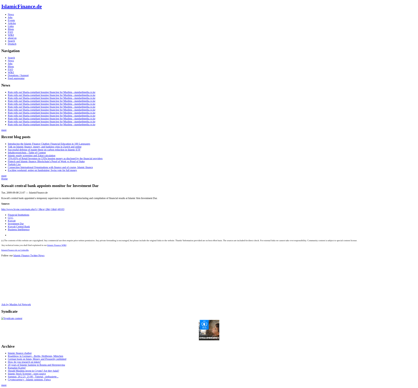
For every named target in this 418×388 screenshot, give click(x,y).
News (11, 14)
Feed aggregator (16, 78)
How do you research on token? (24, 362)
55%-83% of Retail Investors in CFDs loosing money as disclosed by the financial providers (55, 158)
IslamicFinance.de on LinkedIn (15, 250)
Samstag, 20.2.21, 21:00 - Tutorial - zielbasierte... (33, 376)
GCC (10, 217)
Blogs (11, 29)
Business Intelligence (19, 229)
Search (11, 41)
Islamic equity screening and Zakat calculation (31, 155)
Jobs (10, 17)
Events (11, 20)
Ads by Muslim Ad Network (16, 304)
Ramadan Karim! (17, 367)
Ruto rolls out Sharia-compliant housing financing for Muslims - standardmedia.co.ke (51, 92)
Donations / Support (18, 75)
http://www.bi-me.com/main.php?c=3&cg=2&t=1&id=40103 (32, 209)
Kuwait (12, 220)
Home (4, 178)
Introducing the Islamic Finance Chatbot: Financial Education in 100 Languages (49, 143)
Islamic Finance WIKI (56, 245)
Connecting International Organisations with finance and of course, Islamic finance (50, 167)
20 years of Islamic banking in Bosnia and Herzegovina (36, 365)
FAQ (10, 32)
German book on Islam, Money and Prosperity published (37, 359)
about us (12, 38)
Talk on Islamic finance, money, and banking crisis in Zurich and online (44, 146)
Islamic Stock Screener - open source (27, 373)
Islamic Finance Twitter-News (28, 255)
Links (11, 26)
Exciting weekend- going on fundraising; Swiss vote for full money (42, 170)
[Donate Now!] (209, 339)
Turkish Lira (14, 164)
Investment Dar (16, 223)
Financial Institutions (18, 214)
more (4, 130)
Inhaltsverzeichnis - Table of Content (27, 152)
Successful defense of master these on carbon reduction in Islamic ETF (44, 149)
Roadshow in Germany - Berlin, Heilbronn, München (35, 356)
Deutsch (12, 43)
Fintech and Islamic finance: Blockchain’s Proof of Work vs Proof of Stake (46, 161)
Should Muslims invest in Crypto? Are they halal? (33, 370)
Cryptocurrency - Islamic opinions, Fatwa (29, 379)
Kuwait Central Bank (19, 226)
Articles (12, 23)
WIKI (11, 35)
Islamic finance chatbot (20, 353)
